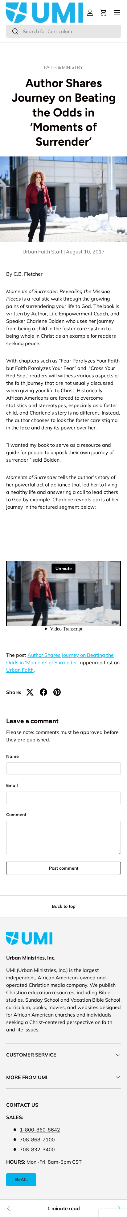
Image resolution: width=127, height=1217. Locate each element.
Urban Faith (20, 670)
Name (12, 756)
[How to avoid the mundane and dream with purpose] (118, 1208)
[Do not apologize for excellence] (8, 1208)
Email (12, 785)
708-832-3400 (37, 1149)
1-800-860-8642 (40, 1130)
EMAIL (21, 1179)
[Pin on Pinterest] (57, 692)
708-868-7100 (37, 1139)
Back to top (64, 906)
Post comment (63, 868)
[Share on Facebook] (43, 692)
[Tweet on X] (30, 692)
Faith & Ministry (63, 67)
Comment (16, 814)
